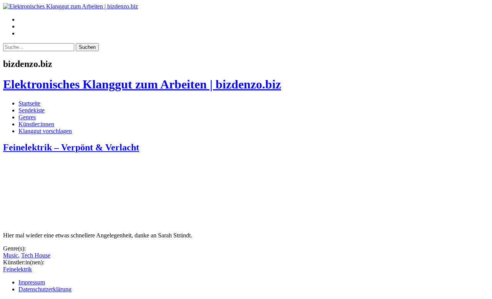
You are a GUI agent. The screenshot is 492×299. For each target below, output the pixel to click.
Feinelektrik (17, 269)
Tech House (35, 255)
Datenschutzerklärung (44, 289)
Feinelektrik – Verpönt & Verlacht (71, 147)
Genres (27, 117)
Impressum (31, 282)
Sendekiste (31, 110)
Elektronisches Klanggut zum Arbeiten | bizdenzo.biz (142, 84)
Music (10, 255)
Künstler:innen (36, 124)
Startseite (29, 103)
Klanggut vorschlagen (45, 131)
